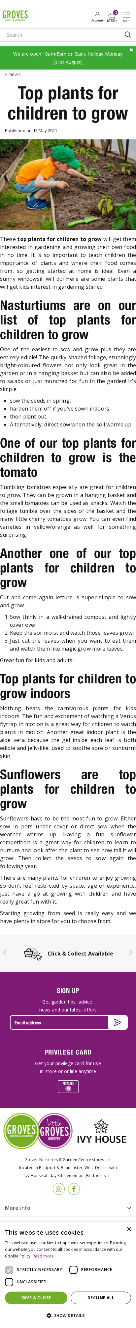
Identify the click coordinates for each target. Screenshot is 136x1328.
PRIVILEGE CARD (68, 1052)
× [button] (128, 1229)
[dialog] (68, 1275)
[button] (68, 1315)
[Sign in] (97, 17)
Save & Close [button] (36, 1298)
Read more (43, 1256)
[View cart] (111, 16)
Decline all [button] (100, 1298)
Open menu (128, 17)
